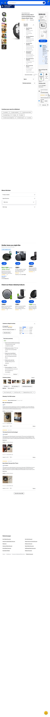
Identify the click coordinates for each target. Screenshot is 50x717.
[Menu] (2, 3)
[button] (15, 31)
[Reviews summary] (29, 19)
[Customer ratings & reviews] (34, 323)
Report (34, 426)
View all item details (28, 74)
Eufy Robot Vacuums (7, 539)
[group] (28, 19)
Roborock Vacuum (28, 543)
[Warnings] (34, 207)
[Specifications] (34, 198)
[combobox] (26, 2)
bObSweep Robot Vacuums (30, 548)
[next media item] (17, 30)
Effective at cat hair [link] (9, 348)
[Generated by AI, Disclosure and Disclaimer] (9, 374)
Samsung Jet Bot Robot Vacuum (9, 541)
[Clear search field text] (42, 2)
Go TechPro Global (44, 92)
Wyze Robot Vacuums (7, 548)
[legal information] (45, 16)
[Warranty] (33, 202)
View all (32, 377)
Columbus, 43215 (42, 83)
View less (15, 374)
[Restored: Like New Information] (42, 33)
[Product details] (34, 195)
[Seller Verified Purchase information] (17, 400)
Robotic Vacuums (28, 550)
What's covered (46, 50)
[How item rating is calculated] (15, 329)
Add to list (44, 104)
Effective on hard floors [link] (10, 353)
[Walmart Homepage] (5, 3)
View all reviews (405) (19, 493)
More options (41, 86)
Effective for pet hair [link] (9, 360)
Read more (5, 440)
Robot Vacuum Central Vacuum (31, 541)
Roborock (4, 543)
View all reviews (7, 332)
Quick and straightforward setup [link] (12, 342)
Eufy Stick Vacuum (28, 539)
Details (46, 100)
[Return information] (39, 22)
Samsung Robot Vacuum (7, 546)
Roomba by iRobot (6, 550)
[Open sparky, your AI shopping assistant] (46, 713)
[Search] (44, 3)
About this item (6, 190)
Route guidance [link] (8, 367)
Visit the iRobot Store (26, 12)
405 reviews (10, 327)
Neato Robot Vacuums (29, 546)
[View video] (17, 32)
